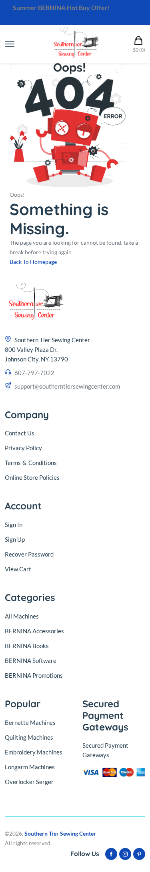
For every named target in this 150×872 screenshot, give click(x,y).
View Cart (18, 569)
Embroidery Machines (33, 752)
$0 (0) (139, 50)
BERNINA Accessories (34, 631)
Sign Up (15, 539)
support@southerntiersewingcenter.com (67, 386)
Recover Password (29, 554)
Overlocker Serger (29, 781)
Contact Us (19, 433)
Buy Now (124, 7)
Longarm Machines (30, 766)
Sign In (13, 524)
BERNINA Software (30, 660)
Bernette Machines (30, 722)
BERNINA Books (27, 645)
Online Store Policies (32, 477)
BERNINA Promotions (34, 675)
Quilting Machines (29, 737)
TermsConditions (31, 462)
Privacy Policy (23, 447)
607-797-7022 (34, 372)
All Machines (22, 616)
